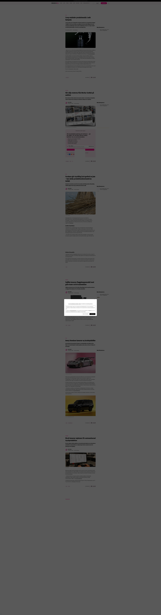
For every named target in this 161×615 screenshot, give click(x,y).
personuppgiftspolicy (73, 310)
